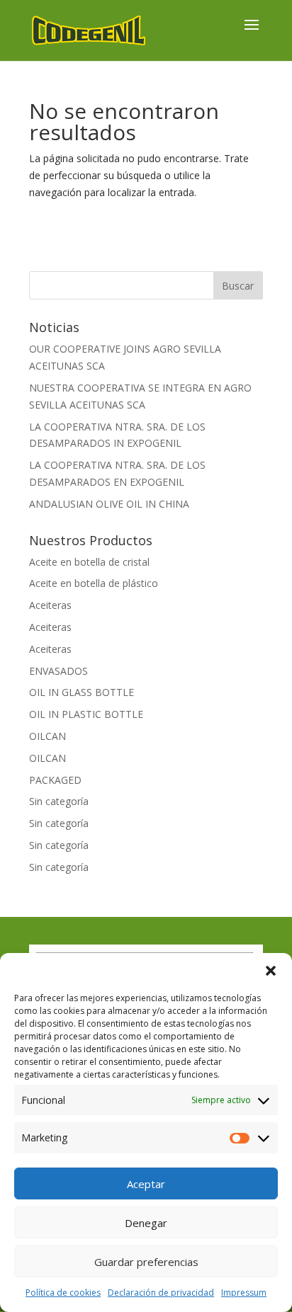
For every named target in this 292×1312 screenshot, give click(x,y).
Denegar (146, 1223)
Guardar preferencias (146, 1262)
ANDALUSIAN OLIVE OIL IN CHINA (109, 503)
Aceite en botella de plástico (93, 583)
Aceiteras (50, 605)
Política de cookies (63, 1293)
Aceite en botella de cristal (89, 562)
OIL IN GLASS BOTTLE (81, 692)
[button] (271, 971)
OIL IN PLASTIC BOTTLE (86, 714)
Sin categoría (59, 801)
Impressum (243, 1293)
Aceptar (146, 1184)
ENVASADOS (58, 671)
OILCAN (47, 736)
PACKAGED (55, 780)
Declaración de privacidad (161, 1293)
